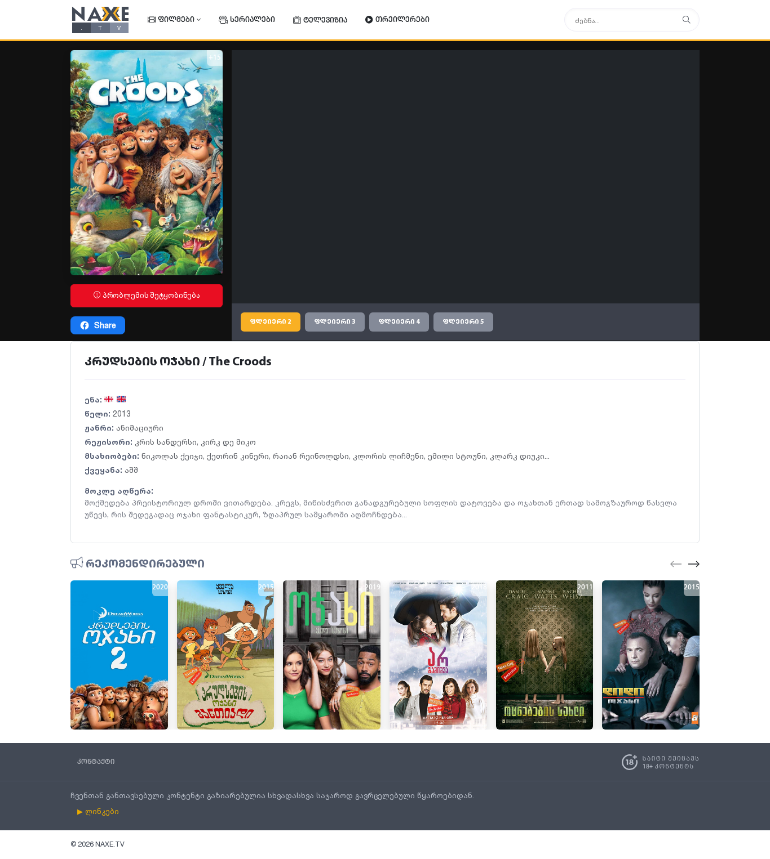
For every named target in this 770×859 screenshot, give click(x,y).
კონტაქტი (95, 762)
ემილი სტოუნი (457, 455)
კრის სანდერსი (166, 441)
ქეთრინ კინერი (238, 455)
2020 (160, 587)
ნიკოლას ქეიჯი (172, 455)
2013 (122, 413)
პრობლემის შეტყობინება (150, 295)
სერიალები (252, 20)
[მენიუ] (686, 20)
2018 (479, 587)
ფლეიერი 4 (399, 322)
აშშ (131, 470)
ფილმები (176, 20)
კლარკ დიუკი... (520, 455)
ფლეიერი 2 (270, 322)
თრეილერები (402, 20)
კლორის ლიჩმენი (388, 455)
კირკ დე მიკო (228, 441)
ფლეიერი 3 (335, 322)
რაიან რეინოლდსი (311, 455)
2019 (372, 587)
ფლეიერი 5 (463, 322)
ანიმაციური (139, 427)
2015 (266, 587)
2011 (585, 587)
